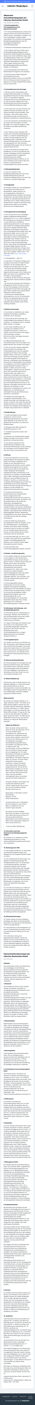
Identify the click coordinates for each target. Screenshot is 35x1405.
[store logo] (17, 6)
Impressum (15, 1396)
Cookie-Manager (30, 1397)
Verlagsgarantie (6, 1396)
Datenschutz (23, 1396)
